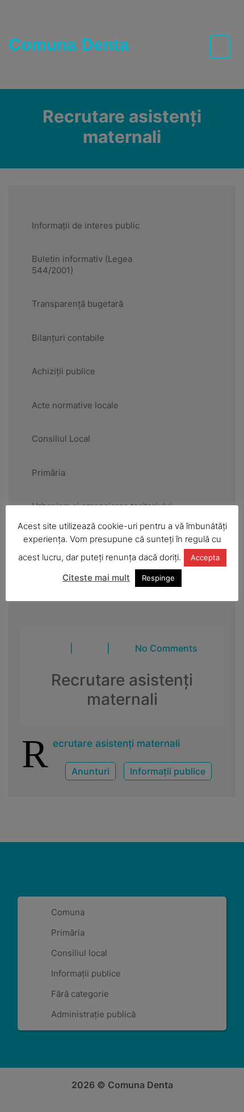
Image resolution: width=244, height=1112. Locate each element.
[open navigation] (220, 47)
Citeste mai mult (96, 577)
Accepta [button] (205, 557)
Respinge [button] (158, 577)
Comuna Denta (69, 44)
